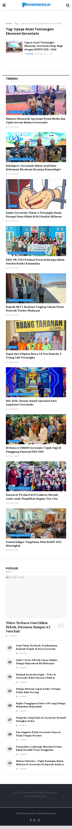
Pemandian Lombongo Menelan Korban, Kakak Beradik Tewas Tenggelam (39, 748)
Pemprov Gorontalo (21, 159)
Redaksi (51, 792)
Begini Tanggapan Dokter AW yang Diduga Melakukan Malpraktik (40, 705)
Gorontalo (15, 112)
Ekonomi (13, 441)
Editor (30, 54)
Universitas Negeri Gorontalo (26, 253)
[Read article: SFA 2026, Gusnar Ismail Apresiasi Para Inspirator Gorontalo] (36, 382)
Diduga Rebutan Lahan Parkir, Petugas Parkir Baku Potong (38, 690)
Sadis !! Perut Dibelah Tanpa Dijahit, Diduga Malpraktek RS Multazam (37, 662)
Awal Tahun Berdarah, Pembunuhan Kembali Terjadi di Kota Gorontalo (36, 647)
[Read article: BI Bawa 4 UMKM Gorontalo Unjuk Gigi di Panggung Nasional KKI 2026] (36, 429)
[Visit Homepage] (36, 5)
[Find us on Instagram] (34, 820)
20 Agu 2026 (13, 503)
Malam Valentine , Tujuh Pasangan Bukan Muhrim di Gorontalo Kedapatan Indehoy (40, 763)
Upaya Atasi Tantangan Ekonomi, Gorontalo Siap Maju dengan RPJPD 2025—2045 (43, 46)
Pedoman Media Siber (35, 796)
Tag (16, 23)
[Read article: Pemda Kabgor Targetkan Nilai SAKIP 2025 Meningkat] (36, 523)
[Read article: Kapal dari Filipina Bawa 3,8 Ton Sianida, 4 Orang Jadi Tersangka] (36, 335)
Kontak (39, 792)
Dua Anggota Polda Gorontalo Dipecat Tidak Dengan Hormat (38, 734)
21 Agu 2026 (13, 127)
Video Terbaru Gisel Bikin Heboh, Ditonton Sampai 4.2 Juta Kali (28, 627)
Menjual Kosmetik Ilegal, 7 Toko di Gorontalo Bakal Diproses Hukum (36, 676)
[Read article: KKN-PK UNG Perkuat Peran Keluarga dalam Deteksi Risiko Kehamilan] (36, 241)
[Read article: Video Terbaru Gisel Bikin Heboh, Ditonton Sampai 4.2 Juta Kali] (36, 596)
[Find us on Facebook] (30, 820)
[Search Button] (67, 5)
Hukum (12, 206)
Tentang (28, 792)
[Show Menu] (4, 5)
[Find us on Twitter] (39, 820)
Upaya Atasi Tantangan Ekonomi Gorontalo (41, 23)
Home (9, 23)
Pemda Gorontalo (19, 488)
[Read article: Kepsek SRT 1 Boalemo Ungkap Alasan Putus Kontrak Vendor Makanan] (36, 288)
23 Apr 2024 (42, 54)
